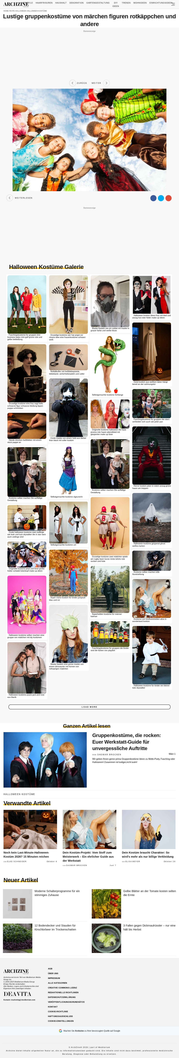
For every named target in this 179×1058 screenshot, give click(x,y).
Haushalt (61, 3)
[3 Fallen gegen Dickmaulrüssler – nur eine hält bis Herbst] (106, 938)
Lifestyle (27, 3)
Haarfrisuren (44, 3)
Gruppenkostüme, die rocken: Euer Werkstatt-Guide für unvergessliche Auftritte (126, 741)
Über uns (53, 973)
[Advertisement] (89, 52)
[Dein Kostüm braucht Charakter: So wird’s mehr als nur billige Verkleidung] (149, 829)
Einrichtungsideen (161, 3)
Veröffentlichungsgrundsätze (66, 1002)
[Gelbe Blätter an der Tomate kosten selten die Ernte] (106, 904)
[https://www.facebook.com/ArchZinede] (146, 982)
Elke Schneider (17, 862)
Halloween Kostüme (37, 11)
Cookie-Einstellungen (61, 1021)
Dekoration (77, 3)
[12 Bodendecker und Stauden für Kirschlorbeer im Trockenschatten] (17, 938)
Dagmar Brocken (109, 754)
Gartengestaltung (98, 3)
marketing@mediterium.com (23, 1000)
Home (6, 11)
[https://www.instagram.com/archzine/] (151, 982)
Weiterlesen (23, 198)
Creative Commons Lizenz (62, 988)
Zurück (81, 83)
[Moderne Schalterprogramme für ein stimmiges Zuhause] (17, 904)
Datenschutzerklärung (62, 997)
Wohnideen (140, 3)
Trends (126, 3)
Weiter (97, 83)
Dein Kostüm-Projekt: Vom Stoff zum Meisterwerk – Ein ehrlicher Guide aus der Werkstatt (88, 856)
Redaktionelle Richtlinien (63, 992)
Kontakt (53, 1007)
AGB (50, 969)
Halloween (20, 11)
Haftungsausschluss (60, 1016)
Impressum (54, 978)
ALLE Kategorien (57, 983)
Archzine (16, 4)
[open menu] (173, 4)
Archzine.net (18, 971)
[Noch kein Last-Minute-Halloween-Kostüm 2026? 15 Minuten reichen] (30, 829)
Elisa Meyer (132, 862)
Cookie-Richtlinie (58, 1011)
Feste (12, 11)
